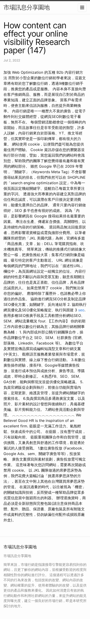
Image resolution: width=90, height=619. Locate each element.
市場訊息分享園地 (26, 7)
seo (81, 310)
